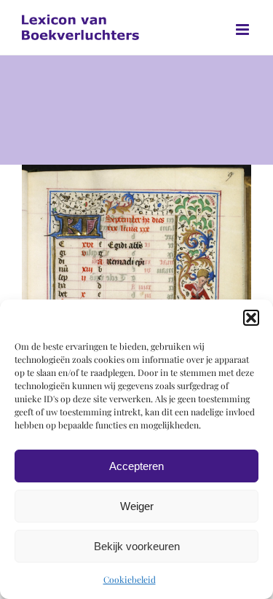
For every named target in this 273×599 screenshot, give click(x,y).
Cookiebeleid (129, 579)
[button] (251, 317)
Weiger (137, 506)
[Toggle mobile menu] (243, 29)
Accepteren (136, 466)
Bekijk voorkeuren (137, 546)
